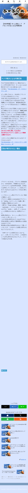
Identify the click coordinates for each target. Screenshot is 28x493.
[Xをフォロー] (20, 415)
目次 (12, 67)
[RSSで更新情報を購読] (20, 419)
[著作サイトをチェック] (7, 415)
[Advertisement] (14, 42)
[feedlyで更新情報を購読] (7, 419)
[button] (25, 307)
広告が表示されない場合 (14, 73)
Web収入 (5, 370)
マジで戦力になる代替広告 (14, 70)
